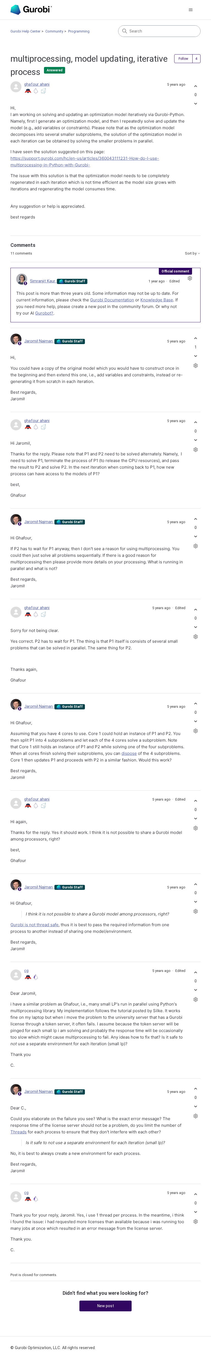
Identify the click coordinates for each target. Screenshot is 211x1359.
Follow (183, 59)
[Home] (31, 10)
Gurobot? (44, 313)
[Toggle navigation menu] (191, 10)
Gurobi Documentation (112, 299)
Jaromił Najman (39, 341)
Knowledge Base (156, 299)
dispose (129, 753)
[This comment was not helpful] (196, 356)
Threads (18, 1131)
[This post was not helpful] (196, 104)
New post (105, 1306)
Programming (79, 31)
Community (54, 31)
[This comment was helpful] (196, 338)
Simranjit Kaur (43, 281)
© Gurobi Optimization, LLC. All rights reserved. (53, 1347)
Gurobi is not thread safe (34, 924)
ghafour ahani (36, 84)
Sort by (191, 253)
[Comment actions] (190, 278)
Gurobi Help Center (25, 31)
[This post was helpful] (196, 86)
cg (26, 970)
